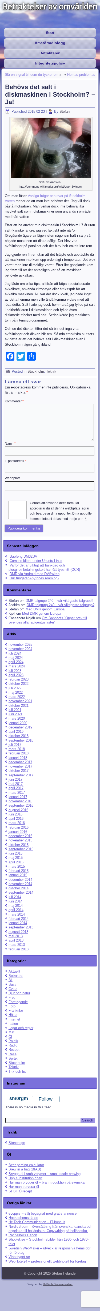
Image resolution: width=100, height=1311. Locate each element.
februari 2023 (19, 679)
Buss (13, 985)
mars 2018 (17, 749)
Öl (10, 1037)
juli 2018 (15, 745)
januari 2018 (18, 758)
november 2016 (20, 801)
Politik (13, 1041)
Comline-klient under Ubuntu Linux (36, 561)
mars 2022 (17, 697)
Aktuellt (14, 971)
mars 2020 (17, 718)
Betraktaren (50, 53)
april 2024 (16, 662)
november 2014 (20, 884)
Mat (11, 1032)
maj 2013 (16, 936)
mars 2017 (17, 793)
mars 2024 (17, 666)
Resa (13, 1054)
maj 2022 (16, 692)
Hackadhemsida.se (23, 1218)
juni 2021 (15, 714)
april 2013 (16, 940)
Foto (12, 1006)
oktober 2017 (19, 771)
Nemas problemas (81, 75)
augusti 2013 (18, 932)
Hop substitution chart (25, 1178)
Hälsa (13, 1015)
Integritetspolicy (50, 63)
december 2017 (20, 762)
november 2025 (20, 645)
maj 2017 (16, 784)
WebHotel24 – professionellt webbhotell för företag (47, 1261)
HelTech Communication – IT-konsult (37, 1222)
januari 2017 (18, 797)
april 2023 (16, 675)
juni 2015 (15, 853)
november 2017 (20, 766)
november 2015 (20, 840)
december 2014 (20, 880)
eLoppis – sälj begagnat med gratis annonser (43, 1213)
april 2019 (16, 732)
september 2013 (21, 927)
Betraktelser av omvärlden (50, 6)
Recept (14, 1050)
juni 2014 (15, 901)
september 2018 (21, 740)
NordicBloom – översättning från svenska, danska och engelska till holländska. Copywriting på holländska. (50, 1229)
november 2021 (20, 701)
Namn (10, 443)
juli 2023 (15, 671)
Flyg (12, 997)
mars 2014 (17, 914)
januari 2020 (18, 723)
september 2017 (21, 775)
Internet (14, 1019)
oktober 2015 (19, 845)
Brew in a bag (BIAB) (25, 1169)
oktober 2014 (19, 888)
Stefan (64, 111)
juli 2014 (15, 897)
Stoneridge (17, 1143)
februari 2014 (19, 919)
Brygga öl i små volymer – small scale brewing (45, 1174)
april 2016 (16, 819)
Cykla (13, 989)
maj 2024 (16, 658)
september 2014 (21, 892)
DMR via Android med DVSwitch (34, 574)
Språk (13, 1058)
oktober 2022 (19, 684)
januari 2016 (18, 832)
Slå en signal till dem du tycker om (31, 75)
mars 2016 (17, 823)
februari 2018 (19, 753)
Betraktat (16, 976)
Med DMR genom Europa (45, 609)
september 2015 (21, 849)
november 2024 (20, 649)
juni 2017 (15, 779)
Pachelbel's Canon (23, 1235)
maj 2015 (16, 858)
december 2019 (20, 727)
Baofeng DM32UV (23, 556)
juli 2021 (15, 710)
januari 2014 (18, 923)
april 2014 (16, 910)
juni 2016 (15, 814)
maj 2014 (16, 906)
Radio (13, 1045)
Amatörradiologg (50, 43)
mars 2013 (17, 945)
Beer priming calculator (26, 1165)
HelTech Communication (58, 1284)
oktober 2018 (19, 736)
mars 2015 (17, 866)
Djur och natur (19, 993)
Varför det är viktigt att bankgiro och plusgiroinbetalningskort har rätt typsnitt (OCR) (44, 567)
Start (50, 33)
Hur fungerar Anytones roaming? (34, 578)
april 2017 (16, 788)
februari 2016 (19, 827)
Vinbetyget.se (19, 1257)
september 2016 (21, 805)
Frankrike (16, 1010)
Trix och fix (17, 1072)
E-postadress (15, 461)
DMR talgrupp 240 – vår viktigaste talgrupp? (59, 601)
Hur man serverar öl (24, 1187)
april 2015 (16, 862)
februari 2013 (19, 949)
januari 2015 (18, 875)
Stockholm (35, 371)
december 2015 (20, 836)
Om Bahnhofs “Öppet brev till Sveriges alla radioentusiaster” (48, 620)
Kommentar (14, 401)
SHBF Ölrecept (20, 1191)
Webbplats (12, 478)
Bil (11, 980)
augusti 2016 (18, 810)
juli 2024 (15, 653)
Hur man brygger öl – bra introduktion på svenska (47, 1182)
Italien (13, 1024)
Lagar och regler (21, 1028)
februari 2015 (19, 871)
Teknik (51, 371)
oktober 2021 (19, 706)
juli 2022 (15, 688)
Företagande (18, 1002)
